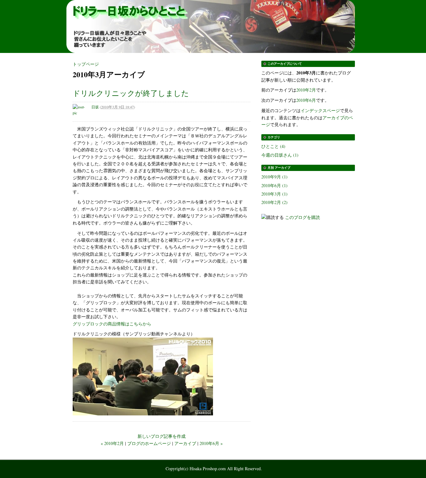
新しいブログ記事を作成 (162, 436)
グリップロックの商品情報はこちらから (112, 324)
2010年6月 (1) (274, 185)
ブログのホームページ (149, 443)
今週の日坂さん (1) (279, 155)
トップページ (86, 64)
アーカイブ (185, 443)
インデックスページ (320, 110)
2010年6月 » (211, 443)
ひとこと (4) (273, 146)
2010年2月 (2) (274, 202)
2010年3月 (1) (274, 194)
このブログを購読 (302, 217)
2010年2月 (306, 90)
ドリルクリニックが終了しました (131, 93)
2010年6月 (306, 100)
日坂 (95, 106)
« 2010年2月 (112, 443)
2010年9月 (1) (274, 177)
